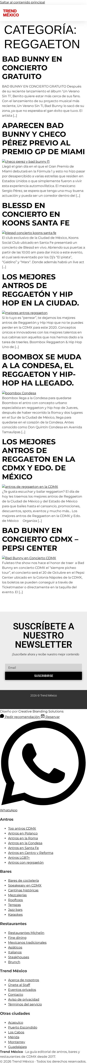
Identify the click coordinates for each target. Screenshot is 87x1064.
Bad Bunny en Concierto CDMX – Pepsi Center (40, 539)
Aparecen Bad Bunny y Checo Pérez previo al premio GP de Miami (43, 138)
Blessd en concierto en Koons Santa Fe (36, 214)
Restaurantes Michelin (26, 933)
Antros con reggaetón (26, 862)
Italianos (15, 952)
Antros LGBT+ (19, 858)
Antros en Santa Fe (23, 848)
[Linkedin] (47, 703)
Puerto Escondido (22, 1027)
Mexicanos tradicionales (27, 942)
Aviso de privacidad (23, 999)
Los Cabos (16, 1032)
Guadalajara (17, 1047)
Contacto (15, 995)
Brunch (14, 962)
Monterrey (16, 1042)
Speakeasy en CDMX (24, 885)
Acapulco (15, 1022)
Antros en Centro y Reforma (30, 853)
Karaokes (15, 915)
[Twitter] (31, 703)
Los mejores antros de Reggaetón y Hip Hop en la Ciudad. (40, 290)
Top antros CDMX (22, 828)
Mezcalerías (17, 895)
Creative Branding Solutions (41, 711)
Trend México (11, 13)
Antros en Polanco (23, 833)
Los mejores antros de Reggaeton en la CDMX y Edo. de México (38, 459)
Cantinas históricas (23, 890)
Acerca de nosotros (23, 980)
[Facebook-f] (39, 703)
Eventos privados (22, 990)
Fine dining (17, 938)
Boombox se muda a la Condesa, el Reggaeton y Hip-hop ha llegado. (41, 370)
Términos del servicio (25, 1004)
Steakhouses (18, 957)
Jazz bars (15, 910)
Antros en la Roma (23, 838)
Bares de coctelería (23, 880)
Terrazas (14, 905)
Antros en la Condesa (25, 843)
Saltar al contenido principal (22, 2)
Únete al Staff (19, 985)
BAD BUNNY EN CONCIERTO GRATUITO (32, 67)
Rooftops (15, 900)
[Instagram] (55, 703)
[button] (45, 12)
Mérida (13, 1037)
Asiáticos (15, 947)
